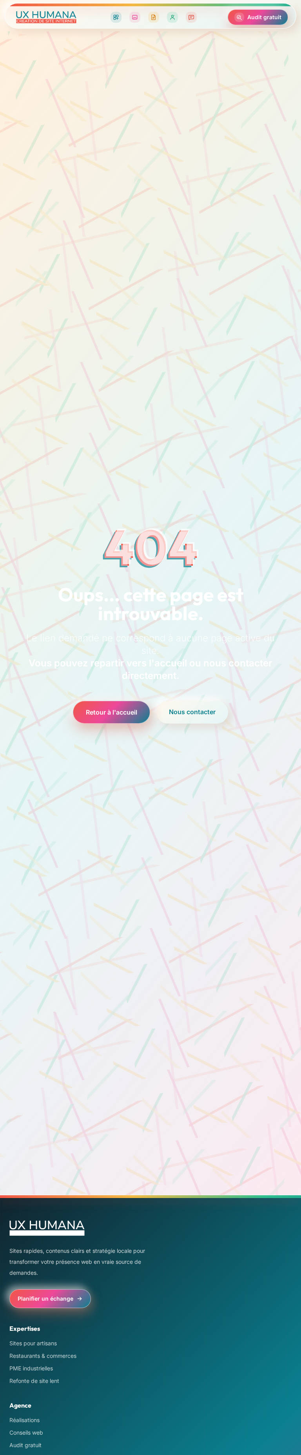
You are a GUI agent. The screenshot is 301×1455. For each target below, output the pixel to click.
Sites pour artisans (33, 1343)
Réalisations (24, 1420)
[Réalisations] (134, 17)
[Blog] (153, 17)
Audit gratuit (25, 1445)
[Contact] (191, 17)
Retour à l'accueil (111, 712)
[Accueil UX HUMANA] (46, 17)
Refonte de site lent (34, 1380)
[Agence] (172, 17)
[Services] (116, 17)
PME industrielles (31, 1368)
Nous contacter (192, 712)
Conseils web (26, 1432)
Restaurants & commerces (42, 1355)
